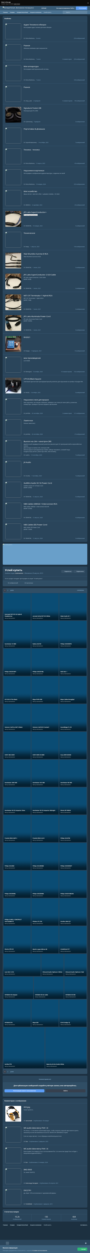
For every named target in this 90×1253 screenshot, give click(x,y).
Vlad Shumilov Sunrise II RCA (36, 254)
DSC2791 (27, 1190)
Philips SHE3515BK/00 (67, 894)
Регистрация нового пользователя (24, 1091)
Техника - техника (32, 149)
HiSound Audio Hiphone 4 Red (74, 972)
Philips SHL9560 (9, 866)
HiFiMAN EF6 (8, 1022)
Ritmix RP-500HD (65, 810)
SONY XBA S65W (10, 755)
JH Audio (27, 462)
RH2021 (27, 337)
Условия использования (39, 1250)
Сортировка (80, 590)
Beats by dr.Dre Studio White (55, 1064)
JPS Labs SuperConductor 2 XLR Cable (40, 274)
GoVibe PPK (8, 1064)
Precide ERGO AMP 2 (11, 838)
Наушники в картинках (34, 170)
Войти (66, 1091)
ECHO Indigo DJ (65, 1022)
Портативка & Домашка (34, 129)
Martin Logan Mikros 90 (40, 949)
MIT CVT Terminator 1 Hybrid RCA (38, 295)
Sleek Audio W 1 (65, 616)
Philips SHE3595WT (66, 866)
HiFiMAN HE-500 (70, 995)
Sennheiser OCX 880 (39, 782)
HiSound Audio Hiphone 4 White (52, 972)
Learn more (3, 3)
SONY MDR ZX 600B (38, 755)
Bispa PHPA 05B (37, 699)
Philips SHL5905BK (38, 866)
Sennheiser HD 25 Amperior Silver (15, 810)
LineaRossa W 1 (65, 949)
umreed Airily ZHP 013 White (41, 616)
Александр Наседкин (32, 1183)
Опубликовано (41, 1121)
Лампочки (28, 420)
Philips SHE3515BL (38, 671)
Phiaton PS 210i (37, 921)
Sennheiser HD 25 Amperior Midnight (44, 810)
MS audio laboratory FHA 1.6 (36, 1128)
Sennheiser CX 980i (10, 644)
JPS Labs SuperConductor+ (35, 212)
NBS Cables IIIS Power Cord (35, 524)
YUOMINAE (29, 1204)
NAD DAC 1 (63, 671)
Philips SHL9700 (65, 838)
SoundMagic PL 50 (66, 727)
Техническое (29, 233)
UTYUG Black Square (32, 379)
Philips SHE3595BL (10, 894)
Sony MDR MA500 (65, 755)
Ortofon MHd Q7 (65, 921)
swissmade (29, 1121)
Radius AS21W (37, 644)
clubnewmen (19, 573)
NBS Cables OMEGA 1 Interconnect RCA (40, 504)
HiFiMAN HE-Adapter (11, 995)
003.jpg (27, 1107)
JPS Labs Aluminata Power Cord (37, 316)
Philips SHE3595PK (66, 644)
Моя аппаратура (31, 66)
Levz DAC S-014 (9, 972)
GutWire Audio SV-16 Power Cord (38, 483)
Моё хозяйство (30, 191)
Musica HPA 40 (9, 949)
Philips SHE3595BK (38, 894)
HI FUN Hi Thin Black (11, 699)
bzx (27, 1162)
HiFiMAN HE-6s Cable (41, 995)
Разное (27, 45)
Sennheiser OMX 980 (11, 782)
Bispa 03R (35, 1022)
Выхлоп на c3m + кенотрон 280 (37, 441)
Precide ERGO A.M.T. (39, 838)
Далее (12, 590)
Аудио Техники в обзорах (35, 24)
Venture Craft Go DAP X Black (13, 727)
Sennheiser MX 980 (66, 782)
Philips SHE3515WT (10, 671)
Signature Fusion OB (32, 108)
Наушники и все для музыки (36, 399)
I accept (83, 1249)
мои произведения (32, 358)
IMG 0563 (28, 1169)
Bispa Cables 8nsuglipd (67, 699)
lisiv (27, 1141)
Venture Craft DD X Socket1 (41, 727)
